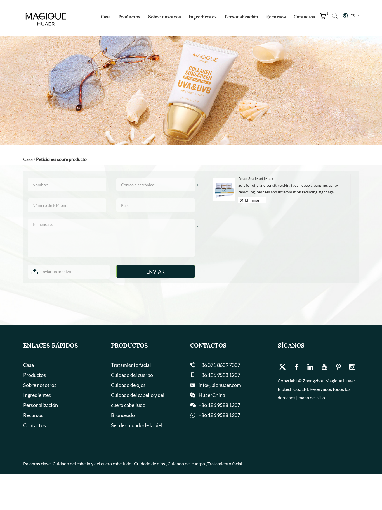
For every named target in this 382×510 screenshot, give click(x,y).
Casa (105, 17)
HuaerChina (212, 395)
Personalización (241, 17)
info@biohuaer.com (220, 385)
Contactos (304, 17)
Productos (129, 17)
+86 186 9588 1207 (219, 415)
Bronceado (123, 415)
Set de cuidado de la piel (136, 425)
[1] (324, 17)
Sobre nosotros (164, 17)
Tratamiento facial (131, 365)
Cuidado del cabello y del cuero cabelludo (137, 400)
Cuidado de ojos (128, 385)
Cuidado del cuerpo (132, 375)
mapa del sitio (311, 397)
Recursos (276, 17)
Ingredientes (203, 17)
